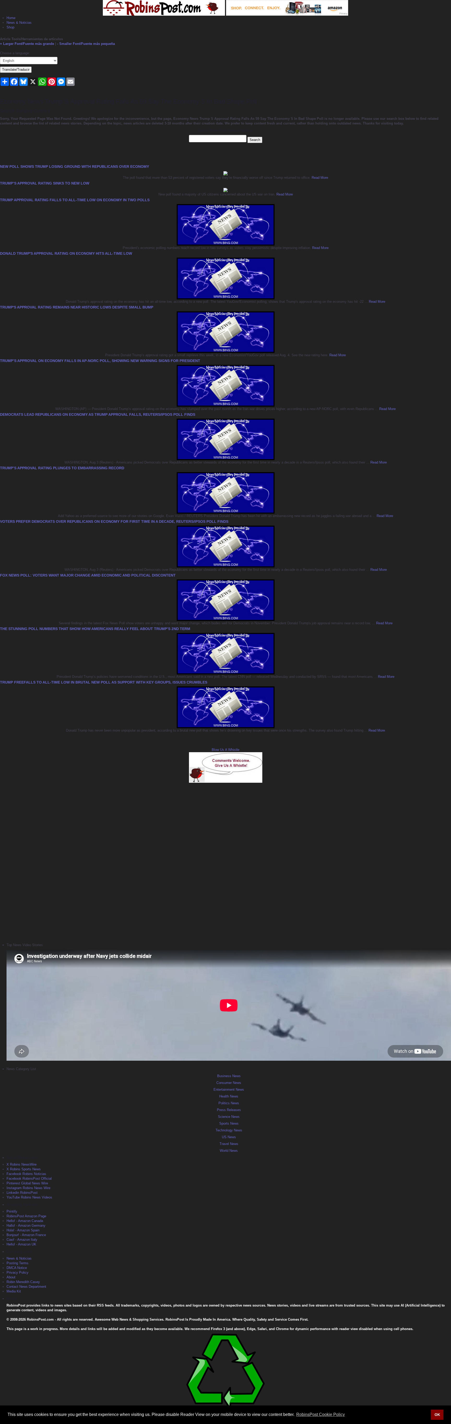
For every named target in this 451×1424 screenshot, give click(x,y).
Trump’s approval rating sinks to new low (44, 183)
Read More (319, 178)
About (11, 1277)
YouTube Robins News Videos (29, 1197)
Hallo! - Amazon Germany (26, 1225)
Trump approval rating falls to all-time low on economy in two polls (75, 200)
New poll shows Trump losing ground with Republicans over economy (74, 166)
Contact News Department (26, 1287)
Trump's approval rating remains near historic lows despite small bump (76, 307)
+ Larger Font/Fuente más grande (27, 44)
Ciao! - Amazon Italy (22, 1240)
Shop (10, 27)
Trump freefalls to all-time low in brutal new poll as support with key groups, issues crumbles (103, 682)
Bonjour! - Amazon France (26, 1235)
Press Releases (229, 1110)
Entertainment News (228, 1089)
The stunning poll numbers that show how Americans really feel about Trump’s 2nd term (95, 629)
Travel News (228, 1144)
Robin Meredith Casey (23, 1282)
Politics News (228, 1103)
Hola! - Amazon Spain (23, 1230)
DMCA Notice (17, 1268)
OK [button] (437, 1415)
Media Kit (14, 1291)
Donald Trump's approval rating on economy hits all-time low (66, 253)
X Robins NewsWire (22, 1164)
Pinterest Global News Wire (27, 1183)
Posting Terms (17, 1263)
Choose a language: (15, 53)
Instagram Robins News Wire (28, 1188)
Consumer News (228, 1083)
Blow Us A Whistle (225, 750)
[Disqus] (225, 862)
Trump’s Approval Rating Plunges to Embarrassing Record (62, 468)
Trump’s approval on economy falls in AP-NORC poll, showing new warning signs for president (100, 361)
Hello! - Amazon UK (21, 1244)
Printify (12, 1211)
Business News (229, 1076)
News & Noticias (19, 23)
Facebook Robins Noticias (26, 1174)
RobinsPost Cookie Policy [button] (320, 1414)
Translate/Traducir (15, 70)
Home (11, 18)
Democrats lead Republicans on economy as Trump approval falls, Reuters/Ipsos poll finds (97, 414)
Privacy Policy (17, 1272)
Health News (228, 1096)
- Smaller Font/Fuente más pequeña (86, 44)
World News (229, 1151)
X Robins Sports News (24, 1169)
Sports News (229, 1123)
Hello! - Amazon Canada (25, 1221)
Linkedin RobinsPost (22, 1193)
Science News (229, 1117)
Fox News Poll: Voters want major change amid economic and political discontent (88, 575)
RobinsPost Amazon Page (26, 1216)
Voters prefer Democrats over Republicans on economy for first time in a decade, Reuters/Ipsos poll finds (114, 521)
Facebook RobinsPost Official (29, 1178)
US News (229, 1137)
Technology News (229, 1130)
